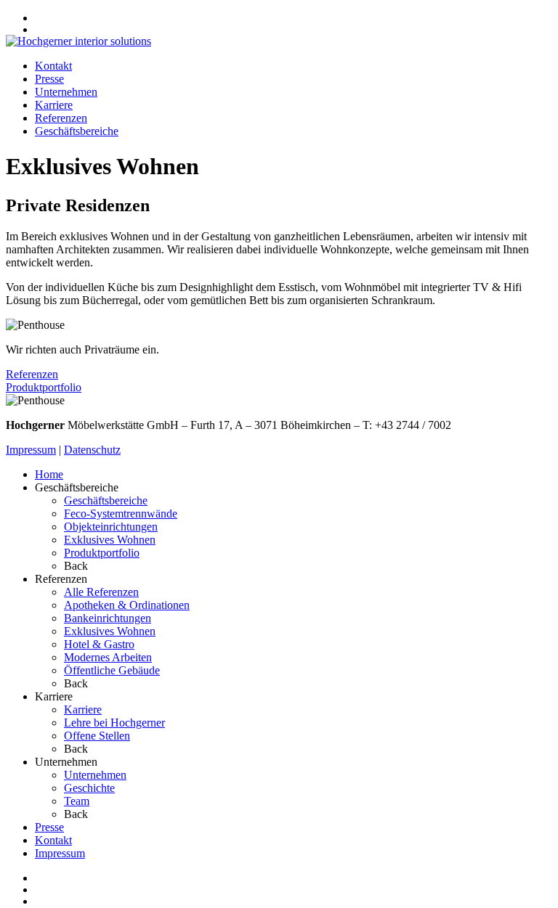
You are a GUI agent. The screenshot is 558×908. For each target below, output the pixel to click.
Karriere (54, 105)
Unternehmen (66, 92)
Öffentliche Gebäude (112, 670)
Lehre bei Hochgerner (114, 722)
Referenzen (61, 118)
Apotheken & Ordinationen (127, 605)
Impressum (31, 449)
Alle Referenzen (101, 592)
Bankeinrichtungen (107, 618)
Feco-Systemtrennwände (120, 513)
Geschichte (89, 788)
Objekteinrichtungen (111, 526)
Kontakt (53, 66)
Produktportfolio (43, 387)
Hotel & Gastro (99, 644)
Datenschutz (92, 449)
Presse (49, 79)
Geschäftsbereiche (76, 131)
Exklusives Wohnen (109, 539)
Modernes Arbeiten (108, 657)
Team (76, 801)
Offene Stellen (97, 735)
